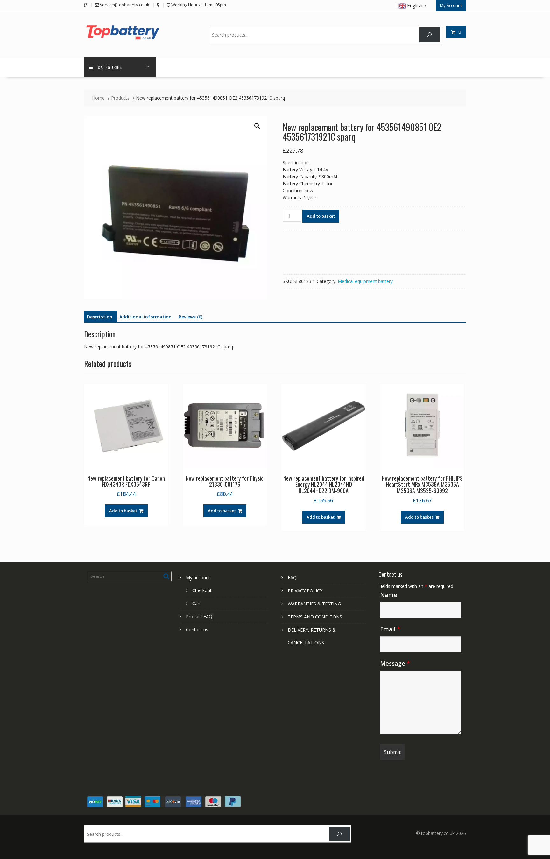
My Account (451, 5)
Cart (196, 603)
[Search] (429, 34)
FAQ (292, 578)
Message (395, 663)
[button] (257, 126)
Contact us (197, 629)
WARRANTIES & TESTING (314, 604)
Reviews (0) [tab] (190, 317)
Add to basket (321, 216)
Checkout (202, 590)
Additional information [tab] (145, 317)
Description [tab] (99, 317)
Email (390, 629)
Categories (110, 67)
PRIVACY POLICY (305, 591)
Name (388, 594)
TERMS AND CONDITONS (315, 617)
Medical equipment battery (365, 281)
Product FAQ (199, 616)
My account (198, 578)
